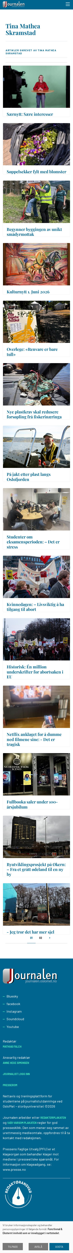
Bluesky (12, 996)
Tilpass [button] (13, 1246)
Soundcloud (15, 1019)
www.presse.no (14, 1169)
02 (40, 937)
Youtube (13, 1027)
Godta (59, 1246)
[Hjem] (14, 5)
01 (31, 937)
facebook (13, 1004)
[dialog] (36, 1237)
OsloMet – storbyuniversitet (23, 1106)
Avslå (38, 1246)
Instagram (14, 1011)
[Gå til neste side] (49, 939)
